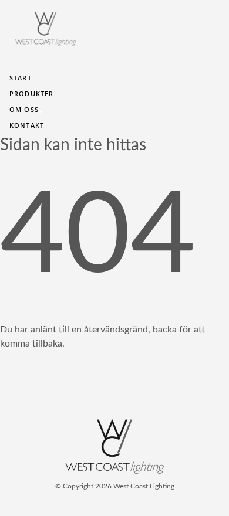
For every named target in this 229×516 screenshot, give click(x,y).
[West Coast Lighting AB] (114, 471)
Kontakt (26, 125)
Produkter (31, 94)
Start (20, 78)
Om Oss (23, 110)
